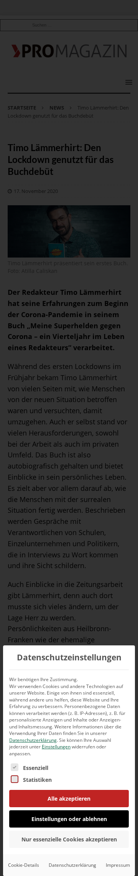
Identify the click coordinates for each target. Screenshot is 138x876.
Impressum (118, 865)
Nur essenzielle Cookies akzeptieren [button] (69, 839)
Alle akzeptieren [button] (69, 798)
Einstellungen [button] (56, 746)
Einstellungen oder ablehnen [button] (69, 819)
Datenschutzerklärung (33, 740)
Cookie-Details (23, 865)
